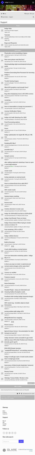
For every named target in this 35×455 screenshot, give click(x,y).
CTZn (11, 61)
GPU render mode (10, 190)
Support (3, 22)
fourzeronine (13, 360)
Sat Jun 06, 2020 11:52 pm (22, 279)
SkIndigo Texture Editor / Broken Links (16, 378)
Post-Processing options (12, 122)
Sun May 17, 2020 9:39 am (20, 298)
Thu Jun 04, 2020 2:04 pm (21, 294)
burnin (11, 130)
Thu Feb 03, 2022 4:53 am (21, 119)
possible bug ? (9, 149)
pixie (11, 89)
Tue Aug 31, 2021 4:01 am (20, 166)
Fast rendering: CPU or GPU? (13, 229)
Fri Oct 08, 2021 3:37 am (23, 145)
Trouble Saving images (11, 81)
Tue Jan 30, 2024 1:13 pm (20, 76)
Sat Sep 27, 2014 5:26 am (20, 55)
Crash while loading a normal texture (15, 249)
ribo (11, 274)
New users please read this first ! (14, 59)
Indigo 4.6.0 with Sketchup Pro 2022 (15, 117)
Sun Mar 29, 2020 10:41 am (23, 360)
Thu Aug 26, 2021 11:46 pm (19, 172)
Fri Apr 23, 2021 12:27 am (22, 237)
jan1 (11, 172)
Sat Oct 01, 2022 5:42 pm (19, 108)
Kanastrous (12, 215)
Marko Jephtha (13, 220)
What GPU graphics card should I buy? (16, 87)
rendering (7, 100)
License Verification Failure (12, 111)
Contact (4, 425)
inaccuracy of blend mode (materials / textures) (18, 365)
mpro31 (12, 285)
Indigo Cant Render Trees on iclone (15, 218)
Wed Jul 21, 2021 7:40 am (19, 204)
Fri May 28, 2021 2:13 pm (22, 215)
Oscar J (12, 166)
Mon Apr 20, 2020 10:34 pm (21, 326)
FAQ (3, 422)
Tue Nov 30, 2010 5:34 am (20, 61)
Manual (4, 421)
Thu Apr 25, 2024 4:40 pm (20, 68)
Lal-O (11, 373)
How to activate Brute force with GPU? (16, 183)
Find (21, 441)
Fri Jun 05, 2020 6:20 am (21, 285)
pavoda (12, 191)
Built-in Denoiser (9, 242)
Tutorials (7, 35)
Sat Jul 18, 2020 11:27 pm (19, 268)
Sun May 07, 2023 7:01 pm (20, 89)
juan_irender (13, 139)
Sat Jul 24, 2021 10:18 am (20, 185)
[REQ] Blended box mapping (13, 317)
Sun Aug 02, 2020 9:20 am (21, 259)
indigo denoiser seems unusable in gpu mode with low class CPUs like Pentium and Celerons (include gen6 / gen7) (18, 340)
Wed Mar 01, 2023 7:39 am (21, 95)
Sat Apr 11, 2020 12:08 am (23, 335)
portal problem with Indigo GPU (14, 311)
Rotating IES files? (10, 143)
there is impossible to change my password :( (18, 106)
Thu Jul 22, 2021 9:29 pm (20, 191)
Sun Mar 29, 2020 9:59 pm (24, 352)
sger (11, 108)
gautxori (12, 95)
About (4, 411)
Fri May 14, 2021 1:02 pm (24, 227)
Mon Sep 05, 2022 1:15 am (20, 113)
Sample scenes (9, 156)
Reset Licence (8, 324)
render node (8, 170)
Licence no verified (10, 272)
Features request (9, 277)
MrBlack (12, 259)
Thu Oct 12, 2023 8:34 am (20, 83)
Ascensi (12, 76)
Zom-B (11, 151)
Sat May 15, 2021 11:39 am (24, 220)
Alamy (11, 185)
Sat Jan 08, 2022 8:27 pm (19, 124)
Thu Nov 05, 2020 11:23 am (20, 251)
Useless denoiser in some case (14, 209)
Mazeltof (12, 398)
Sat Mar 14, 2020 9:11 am (21, 380)
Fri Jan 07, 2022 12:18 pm (20, 130)
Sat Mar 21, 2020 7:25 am (20, 373)
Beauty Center (8, 371)
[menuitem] (4, 13)
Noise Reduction (9, 283)
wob (11, 268)
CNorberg (12, 380)
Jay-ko (12, 55)
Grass (6, 128)
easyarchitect (13, 307)
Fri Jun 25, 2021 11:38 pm (20, 211)
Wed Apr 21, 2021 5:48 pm (19, 244)
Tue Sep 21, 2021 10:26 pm (20, 151)
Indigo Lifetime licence (11, 236)
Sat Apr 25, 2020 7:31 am (19, 319)
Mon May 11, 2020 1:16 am (24, 307)
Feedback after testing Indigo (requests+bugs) (18, 296)
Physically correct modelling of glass (15, 53)
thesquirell (12, 279)
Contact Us (5, 414)
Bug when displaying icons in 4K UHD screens (18, 94)
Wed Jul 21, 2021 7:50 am (19, 198)
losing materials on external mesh (14, 177)
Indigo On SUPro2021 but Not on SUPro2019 (18, 213)
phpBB (8, 396)
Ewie (11, 68)
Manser (12, 119)
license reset (8, 202)
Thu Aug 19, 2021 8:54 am (20, 179)
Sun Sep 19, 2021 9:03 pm (20, 158)
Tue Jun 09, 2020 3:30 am (19, 274)
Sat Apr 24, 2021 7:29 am (19, 231)
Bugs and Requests (10, 43)
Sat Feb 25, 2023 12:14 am (20, 102)
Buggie (11, 83)
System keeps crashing (11, 196)
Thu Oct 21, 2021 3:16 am (23, 139)
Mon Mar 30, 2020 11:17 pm (20, 344)
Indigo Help (8, 28)
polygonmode (13, 145)
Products (5, 412)
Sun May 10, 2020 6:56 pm (24, 313)
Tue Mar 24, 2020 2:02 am (22, 367)
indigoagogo (13, 237)
